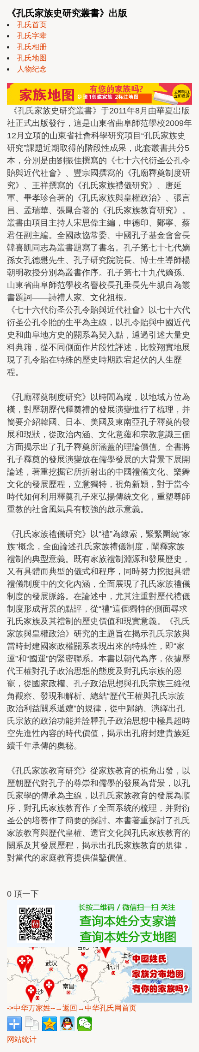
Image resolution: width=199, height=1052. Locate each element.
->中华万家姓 (28, 1008)
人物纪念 (32, 69)
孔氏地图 (32, 58)
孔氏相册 (32, 47)
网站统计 (22, 1039)
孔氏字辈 (32, 36)
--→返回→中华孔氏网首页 (93, 1008)
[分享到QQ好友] (67, 1023)
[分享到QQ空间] (49, 1023)
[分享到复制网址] (32, 1023)
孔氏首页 (32, 25)
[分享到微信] (84, 1023)
